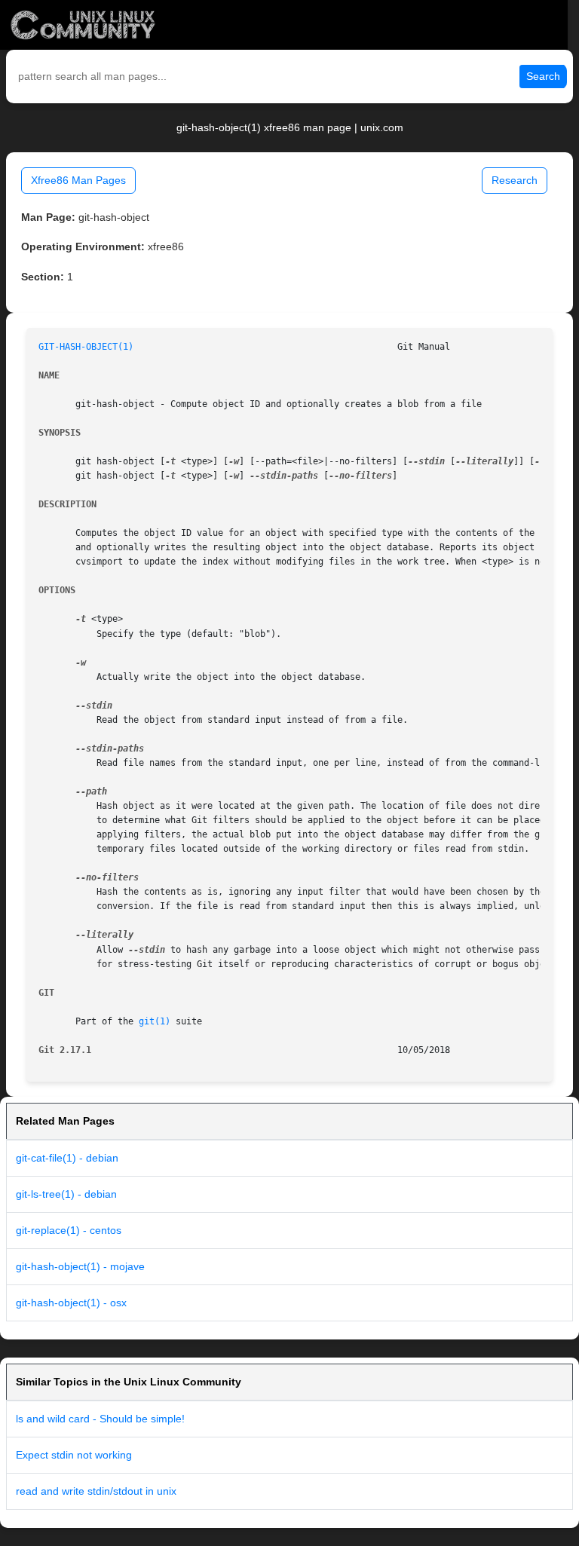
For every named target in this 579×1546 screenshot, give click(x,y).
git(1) (154, 1021)
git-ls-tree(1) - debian (66, 1194)
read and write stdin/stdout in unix (96, 1491)
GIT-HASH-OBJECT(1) (85, 346)
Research (515, 180)
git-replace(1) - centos (68, 1230)
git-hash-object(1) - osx (71, 1302)
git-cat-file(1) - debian (67, 1158)
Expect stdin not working (74, 1455)
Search (543, 76)
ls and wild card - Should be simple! (100, 1419)
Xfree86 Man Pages (78, 180)
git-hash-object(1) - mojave (80, 1266)
